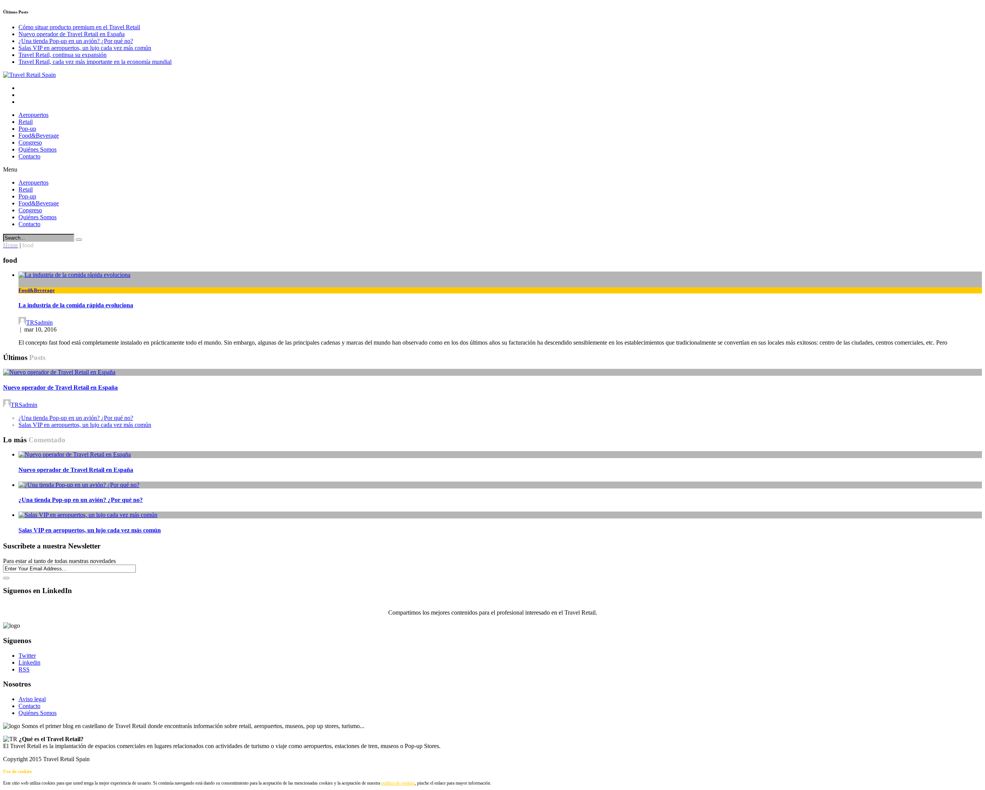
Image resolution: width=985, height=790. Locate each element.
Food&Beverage (38, 135)
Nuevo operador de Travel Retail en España (71, 34)
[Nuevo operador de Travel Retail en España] (59, 372)
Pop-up (27, 128)
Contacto (29, 156)
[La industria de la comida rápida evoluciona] (74, 275)
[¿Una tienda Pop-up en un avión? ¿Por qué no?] (78, 485)
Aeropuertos (33, 115)
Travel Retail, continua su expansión (62, 55)
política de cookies (398, 783)
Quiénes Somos (37, 149)
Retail (25, 121)
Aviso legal (32, 699)
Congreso (30, 142)
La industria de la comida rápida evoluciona (75, 305)
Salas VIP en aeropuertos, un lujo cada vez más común (84, 48)
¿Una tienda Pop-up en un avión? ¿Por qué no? (75, 41)
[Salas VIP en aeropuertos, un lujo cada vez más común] (87, 515)
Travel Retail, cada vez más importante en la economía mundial (95, 61)
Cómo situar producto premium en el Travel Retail (79, 27)
